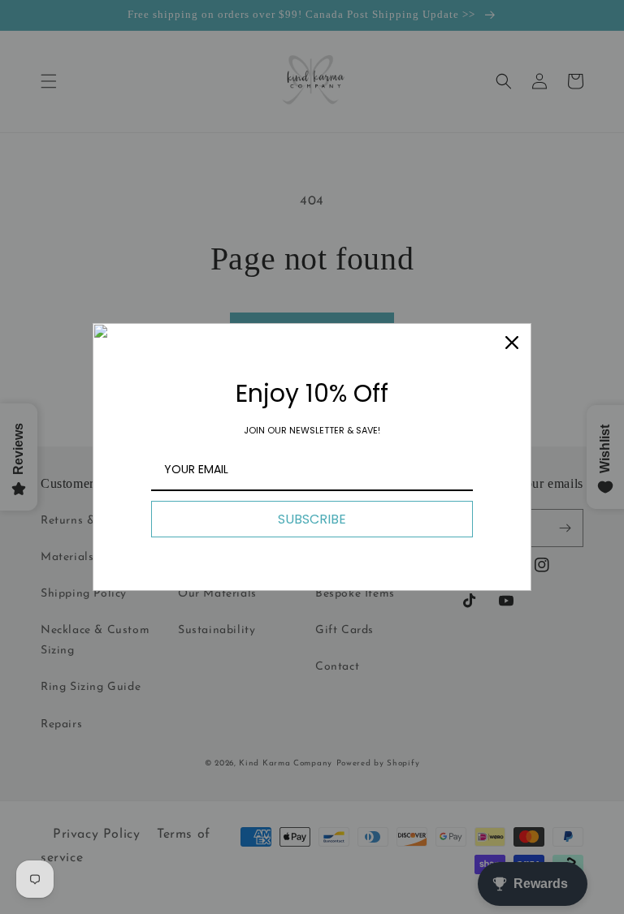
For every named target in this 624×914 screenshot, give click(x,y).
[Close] (511, 342)
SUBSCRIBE (312, 519)
